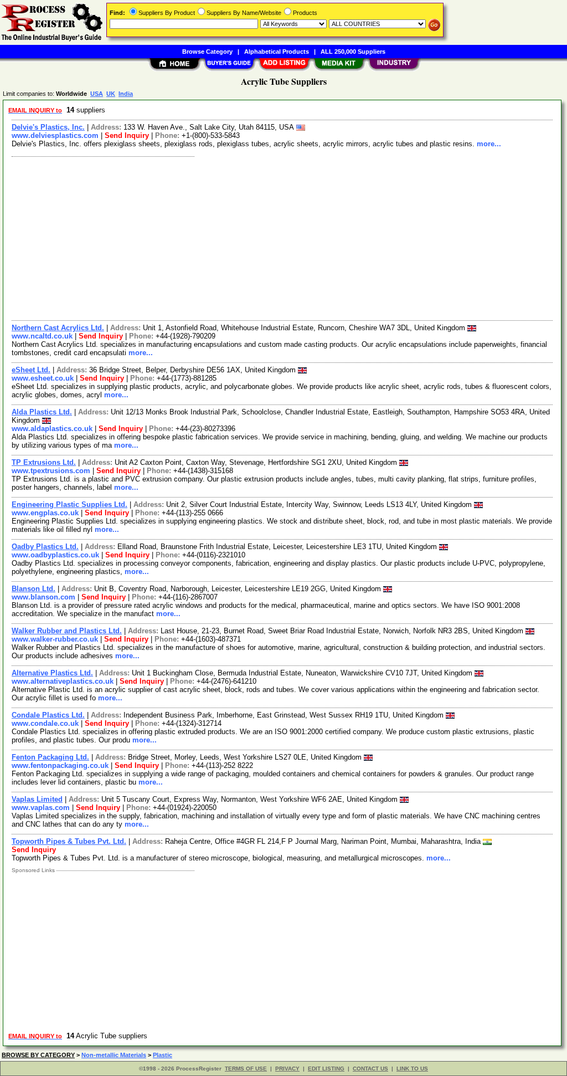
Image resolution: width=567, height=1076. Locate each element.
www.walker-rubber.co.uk (55, 639)
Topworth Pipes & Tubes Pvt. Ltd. (69, 841)
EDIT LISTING (326, 1068)
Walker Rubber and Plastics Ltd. (67, 631)
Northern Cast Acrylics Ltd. (58, 328)
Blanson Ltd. (33, 589)
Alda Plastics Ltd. (42, 412)
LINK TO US (412, 1068)
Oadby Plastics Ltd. (45, 546)
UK (110, 93)
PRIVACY (287, 1068)
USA (96, 93)
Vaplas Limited (37, 799)
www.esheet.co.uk (43, 378)
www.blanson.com (43, 597)
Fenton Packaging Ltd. (50, 757)
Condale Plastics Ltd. (48, 715)
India (125, 93)
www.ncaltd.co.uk (42, 336)
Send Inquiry (127, 135)
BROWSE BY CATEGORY (38, 1055)
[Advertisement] (282, 237)
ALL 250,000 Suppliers (353, 51)
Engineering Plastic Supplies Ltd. (69, 504)
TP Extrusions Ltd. (44, 462)
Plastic (162, 1055)
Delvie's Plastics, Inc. (48, 127)
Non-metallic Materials (113, 1055)
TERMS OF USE (246, 1068)
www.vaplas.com (41, 807)
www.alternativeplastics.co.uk (63, 681)
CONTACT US (370, 1068)
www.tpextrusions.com (51, 471)
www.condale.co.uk (45, 723)
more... (489, 144)
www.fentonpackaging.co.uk (60, 765)
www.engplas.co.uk (45, 513)
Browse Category (207, 51)
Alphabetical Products (276, 51)
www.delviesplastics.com (55, 135)
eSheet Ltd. (31, 370)
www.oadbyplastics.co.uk (55, 555)
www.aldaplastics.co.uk (52, 428)
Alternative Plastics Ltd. (52, 673)
